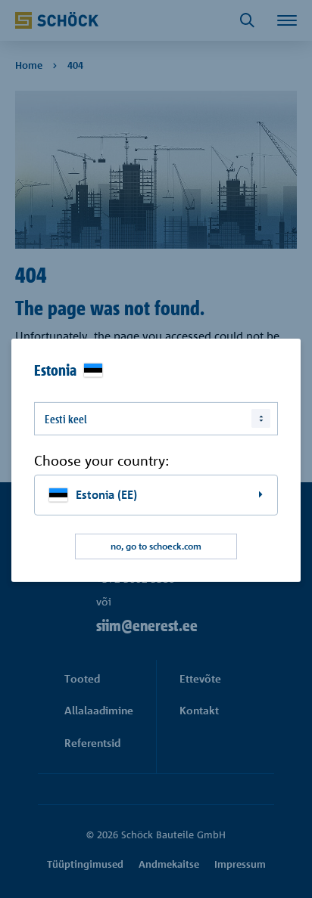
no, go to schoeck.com (156, 546)
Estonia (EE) (106, 495)
